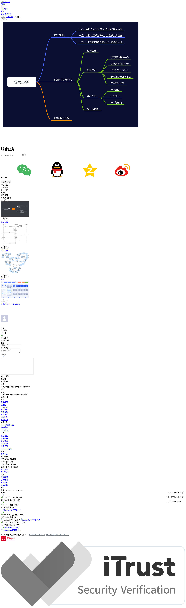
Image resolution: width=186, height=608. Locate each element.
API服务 (4, 417)
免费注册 (8, 14)
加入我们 (4, 480)
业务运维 (4, 222)
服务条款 (4, 482)
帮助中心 (4, 444)
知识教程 (4, 438)
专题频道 (4, 441)
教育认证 (4, 469)
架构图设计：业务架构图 (10, 304)
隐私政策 (4, 485)
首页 (3, 17)
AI (2, 4)
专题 (2, 11)
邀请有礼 (4, 454)
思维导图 (9, 17)
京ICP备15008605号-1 (37, 535)
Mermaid (4, 429)
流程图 (3, 405)
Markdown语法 (6, 449)
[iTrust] (93, 606)
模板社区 (4, 9)
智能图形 (4, 420)
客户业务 (4, 250)
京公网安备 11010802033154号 (57, 535)
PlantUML (4, 431)
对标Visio (4, 472)
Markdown (4, 409)
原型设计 (4, 414)
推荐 (2, 6)
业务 (2, 279)
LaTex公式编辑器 (7, 425)
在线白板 (4, 412)
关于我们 (4, 477)
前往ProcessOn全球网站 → (11, 530)
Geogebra (4, 427)
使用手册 (4, 446)
